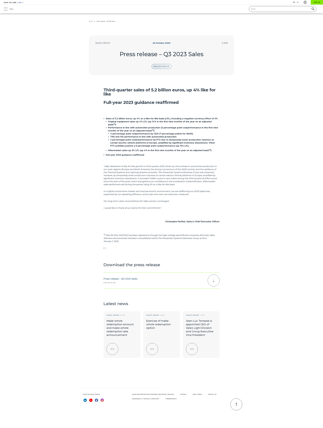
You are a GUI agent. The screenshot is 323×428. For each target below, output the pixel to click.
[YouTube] (90, 401)
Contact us (212, 394)
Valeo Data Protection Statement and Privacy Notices (153, 394)
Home (91, 21)
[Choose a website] (305, 2)
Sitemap (183, 394)
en (294, 2)
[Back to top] (236, 404)
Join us (317, 2)
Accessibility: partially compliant (145, 399)
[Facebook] (96, 401)
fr (297, 2)
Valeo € (13, 2)
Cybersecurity (171, 399)
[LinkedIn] (85, 401)
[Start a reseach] (313, 9)
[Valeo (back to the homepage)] (161, 9)
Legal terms (197, 394)
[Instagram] (102, 401)
